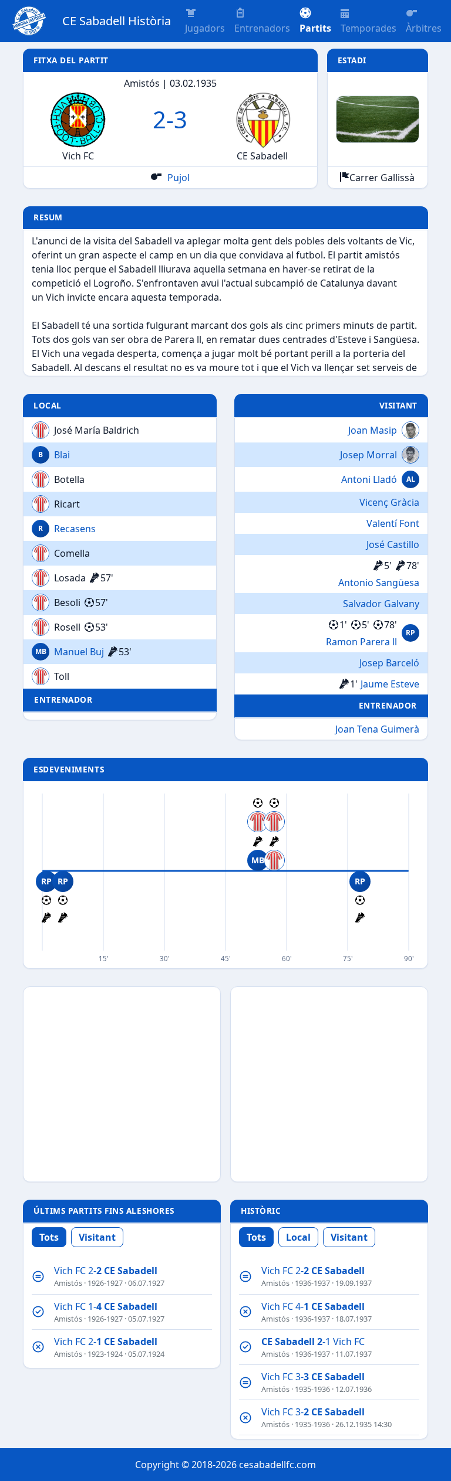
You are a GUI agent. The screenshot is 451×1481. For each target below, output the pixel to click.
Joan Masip (372, 430)
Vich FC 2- (105, 1270)
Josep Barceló (389, 662)
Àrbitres (424, 28)
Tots (49, 1237)
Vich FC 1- (105, 1306)
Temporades (368, 28)
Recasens (75, 528)
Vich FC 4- (313, 1306)
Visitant (97, 1237)
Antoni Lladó (369, 479)
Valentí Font (392, 523)
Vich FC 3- (313, 1376)
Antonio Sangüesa (378, 582)
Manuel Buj (79, 651)
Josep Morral (368, 454)
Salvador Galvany (381, 603)
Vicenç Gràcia (389, 502)
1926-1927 (105, 1283)
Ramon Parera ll (361, 641)
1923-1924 (105, 1354)
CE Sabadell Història (116, 21)
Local (298, 1237)
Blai (62, 454)
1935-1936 (312, 1389)
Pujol (177, 177)
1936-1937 (312, 1283)
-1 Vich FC (313, 1341)
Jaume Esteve (390, 683)
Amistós (68, 1283)
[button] (315, 21)
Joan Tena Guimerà (377, 729)
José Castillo (392, 544)
